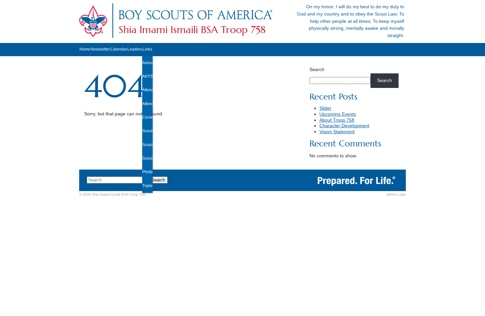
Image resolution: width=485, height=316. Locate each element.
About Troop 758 (336, 120)
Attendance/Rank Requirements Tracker (147, 103)
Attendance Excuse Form (147, 90)
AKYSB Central (147, 76)
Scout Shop (147, 158)
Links (147, 49)
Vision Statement (337, 131)
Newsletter (100, 49)
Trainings (147, 185)
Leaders (134, 49)
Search (316, 69)
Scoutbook (147, 144)
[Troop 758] (195, 21)
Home (85, 49)
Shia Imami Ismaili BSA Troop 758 (192, 29)
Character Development (344, 125)
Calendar (118, 49)
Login (396, 194)
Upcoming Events (337, 114)
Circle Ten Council (147, 117)
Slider (325, 108)
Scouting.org (147, 131)
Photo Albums (147, 172)
